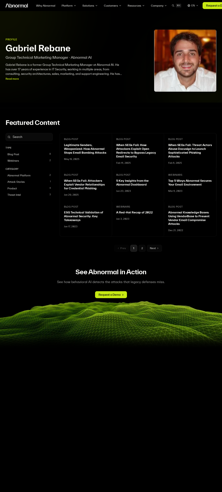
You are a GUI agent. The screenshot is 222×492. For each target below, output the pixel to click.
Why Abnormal (45, 5)
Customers (111, 5)
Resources (134, 5)
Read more (12, 78)
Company (157, 5)
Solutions (88, 5)
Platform (67, 5)
